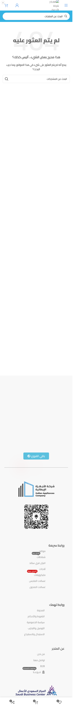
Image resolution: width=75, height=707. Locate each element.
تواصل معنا (39, 660)
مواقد (42, 551)
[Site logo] (54, 5)
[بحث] (7, 79)
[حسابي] (17, 5)
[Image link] (36, 489)
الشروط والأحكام (36, 616)
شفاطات (39, 556)
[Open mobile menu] (66, 5)
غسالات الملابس (37, 581)
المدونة (41, 610)
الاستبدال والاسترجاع (34, 634)
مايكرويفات (37, 574)
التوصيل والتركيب (36, 628)
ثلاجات (42, 569)
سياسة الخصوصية (36, 622)
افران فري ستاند (37, 563)
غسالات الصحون (37, 587)
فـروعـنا (32, 671)
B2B (42, 666)
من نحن (41, 654)
